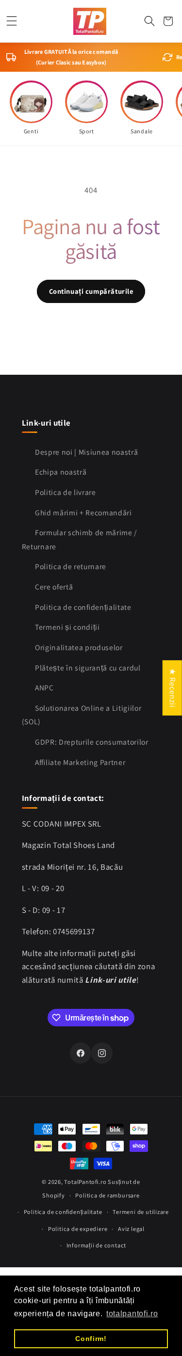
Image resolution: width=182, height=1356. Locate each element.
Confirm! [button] (90, 1338)
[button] (12, 21)
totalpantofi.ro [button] (132, 1313)
